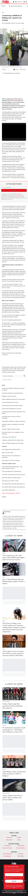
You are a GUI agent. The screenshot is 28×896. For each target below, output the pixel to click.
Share (5, 69)
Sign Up (14, 881)
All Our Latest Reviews (7, 853)
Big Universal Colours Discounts (15, 5)
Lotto (13, 432)
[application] (14, 131)
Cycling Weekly (7, 23)
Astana (15, 100)
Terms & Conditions (13, 886)
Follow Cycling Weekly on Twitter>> (11, 493)
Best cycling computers (20, 847)
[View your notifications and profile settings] (13, 2)
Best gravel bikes (20, 845)
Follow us (16, 69)
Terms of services (16, 193)
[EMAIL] (4, 513)
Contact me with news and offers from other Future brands (14, 878)
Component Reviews (7, 856)
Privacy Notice (18, 195)
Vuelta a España (9, 839)
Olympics (19, 839)
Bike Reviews (20, 853)
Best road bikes (7, 845)
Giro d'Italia (19, 837)
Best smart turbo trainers (7, 847)
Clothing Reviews (20, 856)
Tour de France (9, 837)
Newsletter (23, 69)
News (3, 12)
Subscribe (20, 1)
